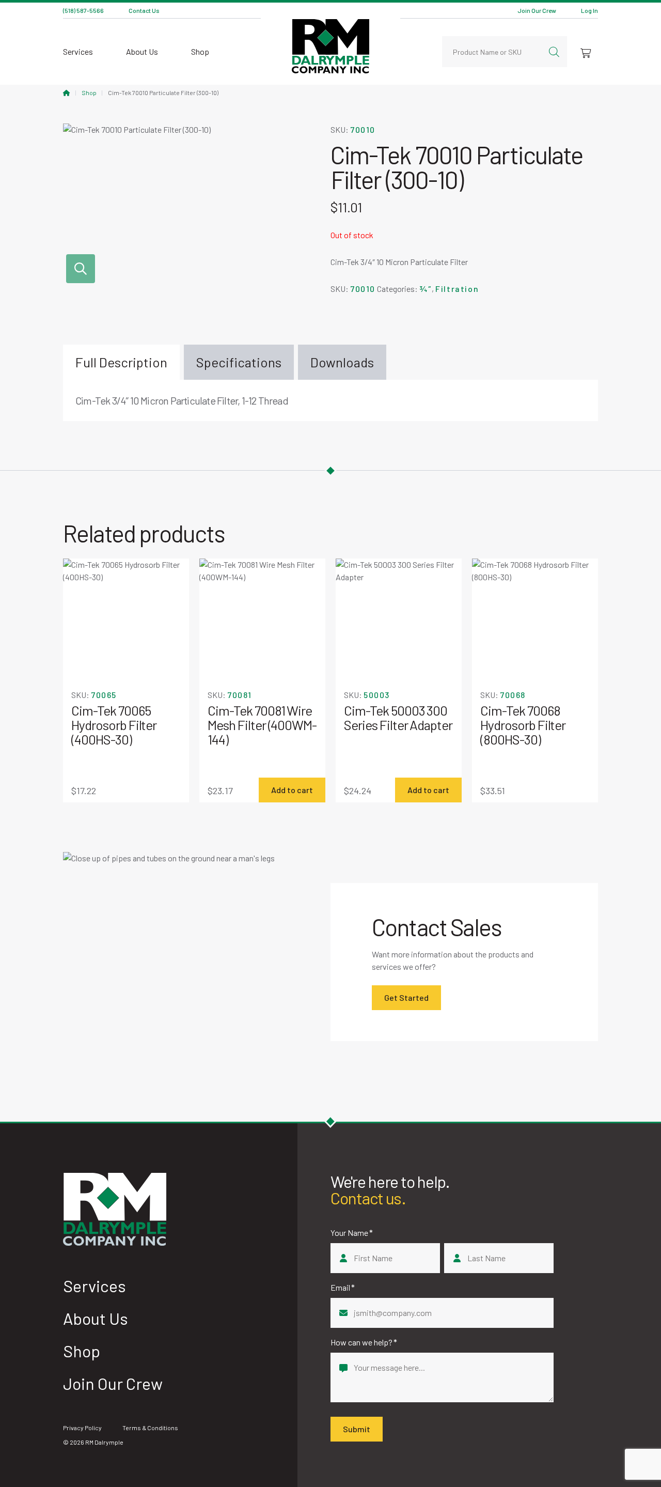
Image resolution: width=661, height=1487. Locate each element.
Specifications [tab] (238, 362)
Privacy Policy (82, 1427)
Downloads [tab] (342, 362)
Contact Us (144, 10)
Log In (589, 10)
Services (78, 51)
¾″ (425, 288)
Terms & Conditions (150, 1427)
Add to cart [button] (292, 790)
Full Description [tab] (121, 362)
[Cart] (585, 51)
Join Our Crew (536, 10)
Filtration (457, 288)
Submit (356, 1429)
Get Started (406, 997)
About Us (142, 51)
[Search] (554, 51)
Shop (200, 51)
